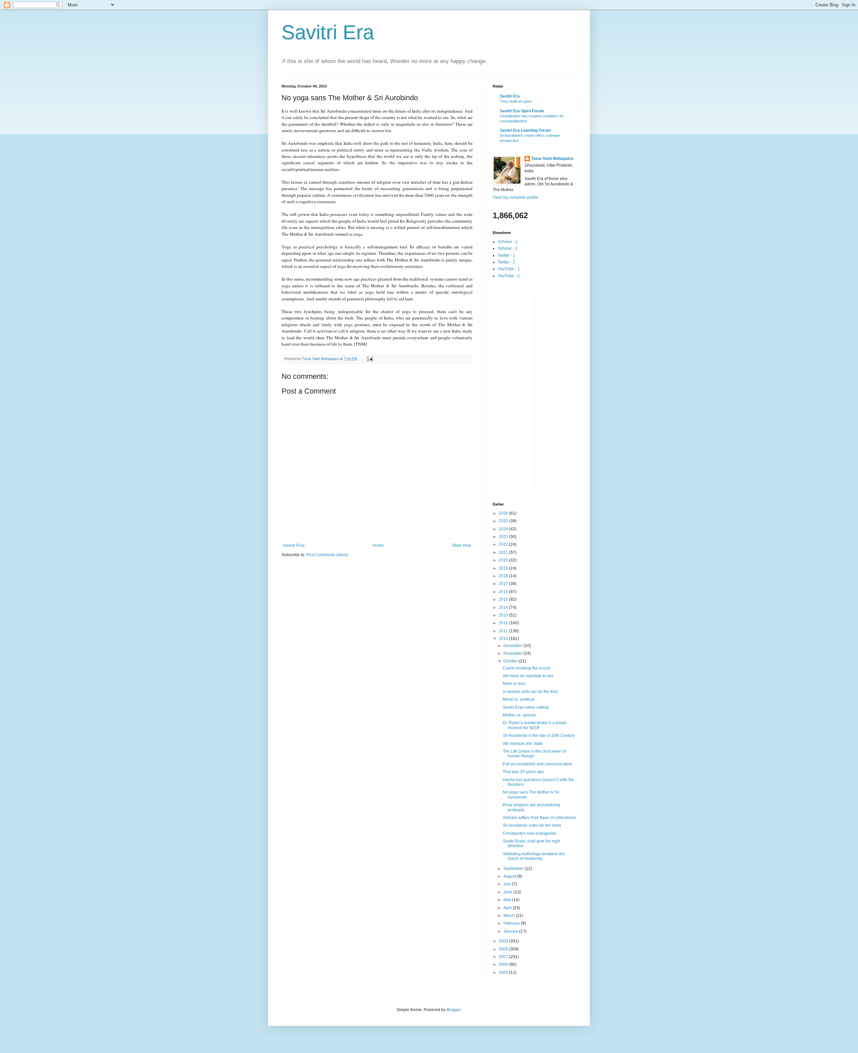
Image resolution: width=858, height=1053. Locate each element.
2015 (504, 599)
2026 (504, 513)
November (513, 653)
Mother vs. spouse (519, 715)
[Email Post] (369, 359)
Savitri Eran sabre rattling (526, 707)
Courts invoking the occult (526, 668)
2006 (504, 964)
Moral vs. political (518, 699)
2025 (504, 521)
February (512, 923)
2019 (504, 568)
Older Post (461, 545)
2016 (504, 591)
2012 (504, 623)
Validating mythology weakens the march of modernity (534, 856)
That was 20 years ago (523, 771)
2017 (504, 583)
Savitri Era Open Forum (522, 111)
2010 (504, 638)
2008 (504, 949)
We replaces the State (523, 743)
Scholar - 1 (507, 241)
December (513, 645)
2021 (504, 552)
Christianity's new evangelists (529, 833)
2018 (504, 576)
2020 (504, 560)
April (508, 907)
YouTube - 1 (509, 269)
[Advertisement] (519, 389)
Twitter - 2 (506, 262)
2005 (504, 972)
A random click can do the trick (530, 691)
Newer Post (293, 545)
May (507, 899)
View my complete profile (515, 197)
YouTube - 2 (509, 276)
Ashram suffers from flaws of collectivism (539, 817)
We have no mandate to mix (528, 676)
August (510, 876)
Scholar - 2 (507, 248)
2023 (504, 536)
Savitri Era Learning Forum (525, 130)
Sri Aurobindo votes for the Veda (532, 825)
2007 (504, 956)
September (514, 868)
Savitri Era (328, 32)
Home (378, 545)
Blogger (453, 1009)
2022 (504, 544)
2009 (504, 941)
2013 (504, 615)
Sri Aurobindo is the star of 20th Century (539, 735)
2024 (504, 529)
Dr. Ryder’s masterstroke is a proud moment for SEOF (534, 725)
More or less (514, 683)
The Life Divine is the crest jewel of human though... (534, 753)
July (507, 884)
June (508, 892)
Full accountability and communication (537, 764)
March (509, 915)
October (511, 661)
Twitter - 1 (506, 255)
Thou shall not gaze (516, 101)
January (511, 931)
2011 (504, 631)
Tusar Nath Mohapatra (552, 158)
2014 (504, 607)
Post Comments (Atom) (327, 554)
